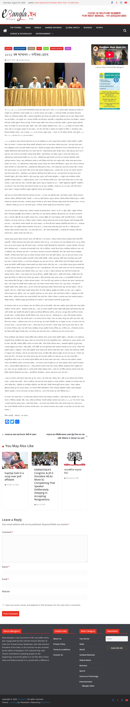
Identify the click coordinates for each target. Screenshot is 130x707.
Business (88, 27)
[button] (52, 33)
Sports (99, 27)
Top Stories (15, 27)
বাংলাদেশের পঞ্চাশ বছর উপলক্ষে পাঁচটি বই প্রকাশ (20, 434)
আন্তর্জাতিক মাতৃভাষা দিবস (72, 471)
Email (5, 579)
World (38, 27)
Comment (7, 532)
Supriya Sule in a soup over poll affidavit (14, 476)
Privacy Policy (59, 644)
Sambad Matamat (53, 27)
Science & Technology (21, 33)
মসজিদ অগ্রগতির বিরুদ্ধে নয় (43, 1)
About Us (57, 638)
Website (6, 591)
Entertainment (43, 33)
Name (6, 566)
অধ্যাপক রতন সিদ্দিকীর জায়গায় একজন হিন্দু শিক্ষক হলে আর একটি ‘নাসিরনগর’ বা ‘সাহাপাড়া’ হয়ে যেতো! (65, 436)
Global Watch (73, 27)
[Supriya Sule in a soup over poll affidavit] (15, 453)
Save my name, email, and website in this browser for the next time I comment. (43, 605)
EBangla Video (88, 686)
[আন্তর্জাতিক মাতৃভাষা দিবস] (74, 453)
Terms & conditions (61, 649)
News (27, 27)
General (31, 48)
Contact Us (58, 655)
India (39, 48)
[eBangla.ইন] (5, 31)
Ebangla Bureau (24, 60)
